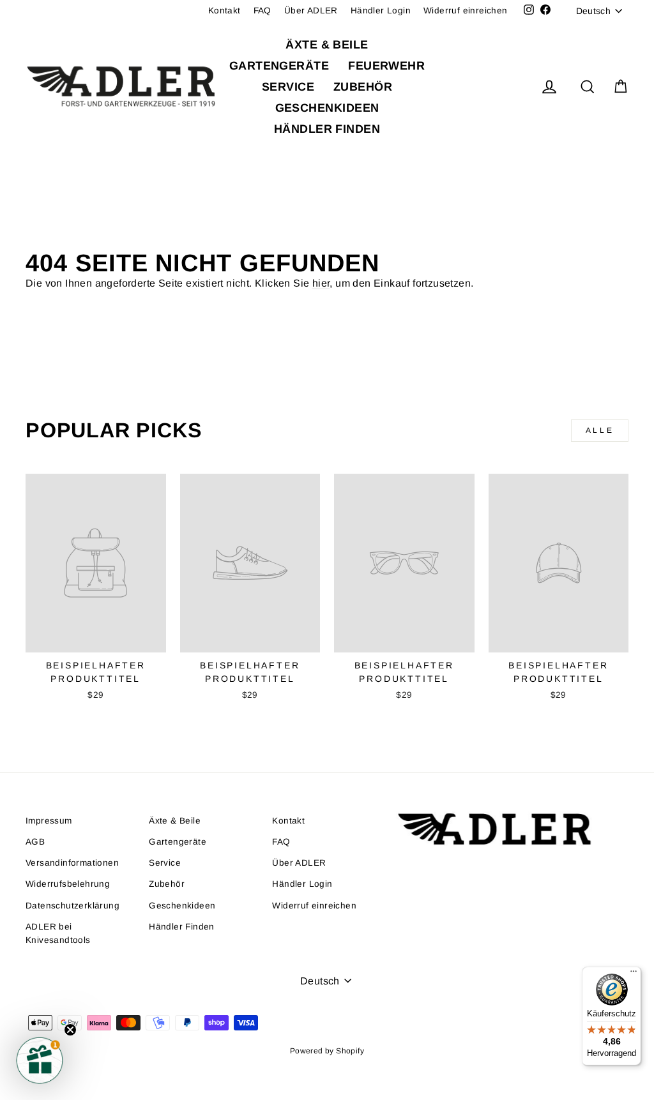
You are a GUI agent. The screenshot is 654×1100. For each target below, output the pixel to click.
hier (321, 283)
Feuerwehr (386, 65)
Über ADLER (311, 10)
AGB (35, 842)
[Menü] (633, 974)
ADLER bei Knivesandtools (58, 934)
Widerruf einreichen (465, 10)
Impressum (49, 820)
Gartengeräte (279, 65)
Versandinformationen (72, 863)
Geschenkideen (327, 108)
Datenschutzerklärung (72, 905)
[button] (39, 1060)
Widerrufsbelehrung (68, 884)
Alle (600, 430)
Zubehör (362, 86)
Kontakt (224, 10)
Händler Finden (327, 129)
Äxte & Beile (326, 44)
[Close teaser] (70, 1029)
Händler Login (381, 10)
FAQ (262, 10)
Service (288, 86)
